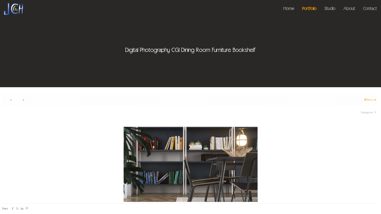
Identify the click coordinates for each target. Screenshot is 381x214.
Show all (371, 99)
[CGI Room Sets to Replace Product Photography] (13, 9)
